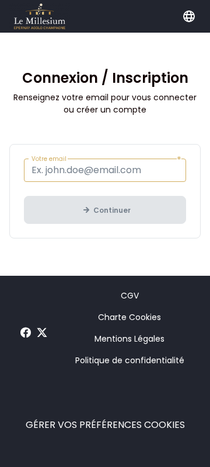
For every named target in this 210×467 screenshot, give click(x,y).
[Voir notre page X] (42, 333)
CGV (130, 295)
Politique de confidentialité (129, 360)
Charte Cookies (129, 317)
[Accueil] (39, 16)
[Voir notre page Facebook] (26, 333)
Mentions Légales (129, 339)
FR (189, 16)
